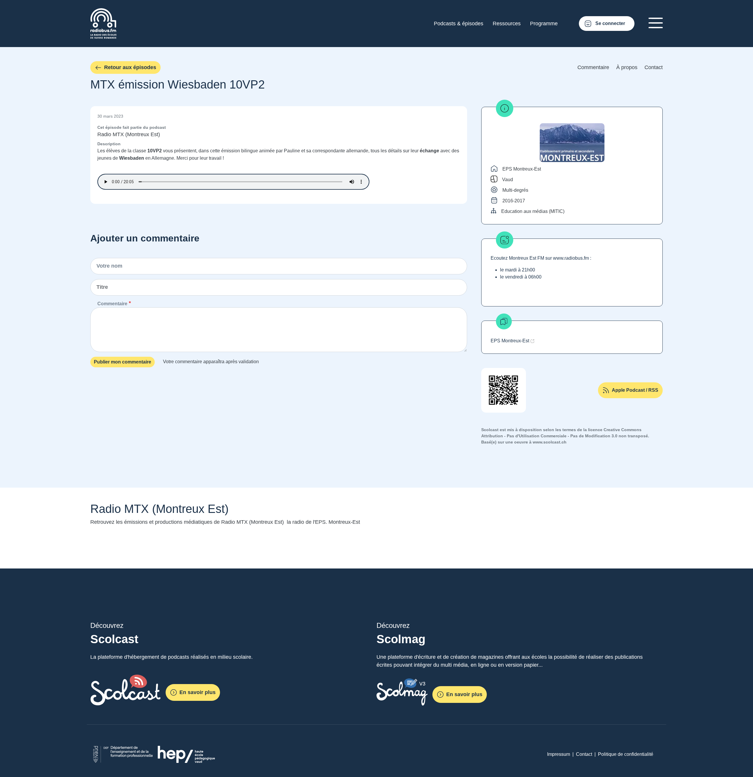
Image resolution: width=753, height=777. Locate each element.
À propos (626, 67)
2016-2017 (513, 200)
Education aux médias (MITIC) (532, 211)
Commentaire (593, 67)
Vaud (507, 179)
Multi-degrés (515, 190)
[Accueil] (103, 11)
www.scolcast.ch (550, 442)
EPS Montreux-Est (521, 168)
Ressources (507, 23)
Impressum (558, 754)
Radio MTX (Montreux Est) (128, 134)
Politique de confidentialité (625, 754)
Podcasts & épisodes (458, 23)
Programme (544, 23)
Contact (653, 67)
